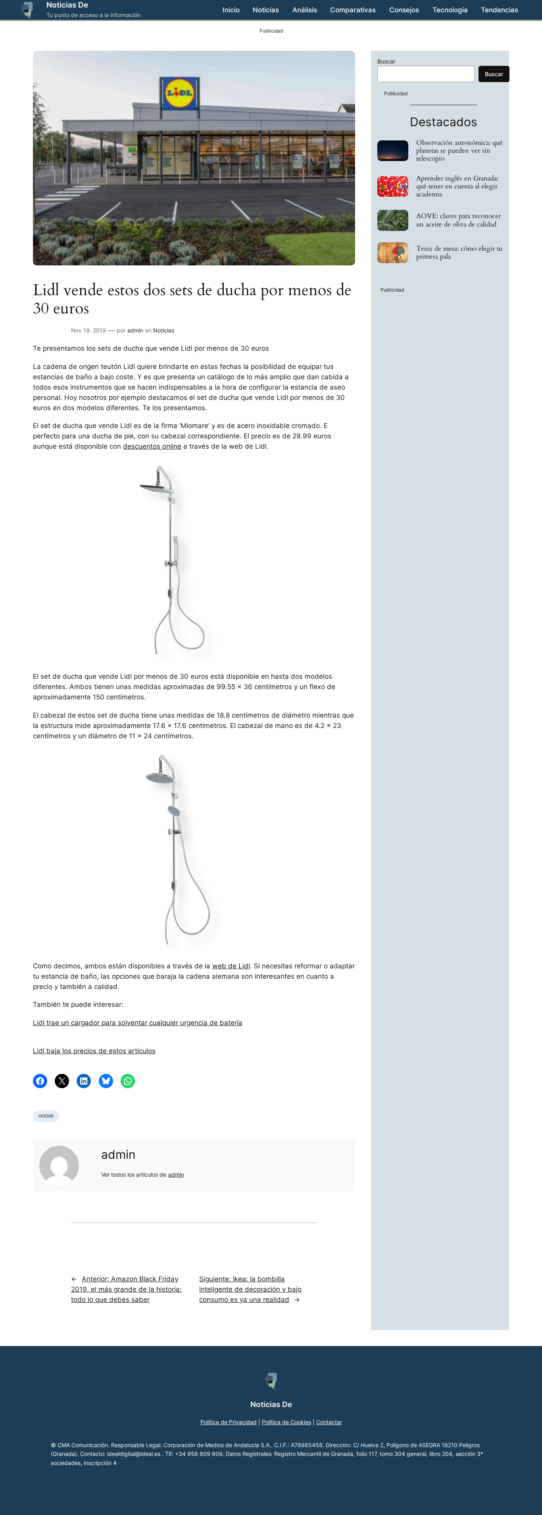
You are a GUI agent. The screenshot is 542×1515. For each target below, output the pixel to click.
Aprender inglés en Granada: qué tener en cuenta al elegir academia (457, 186)
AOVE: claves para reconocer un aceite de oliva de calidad (458, 220)
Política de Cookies (286, 1422)
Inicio (231, 10)
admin (135, 330)
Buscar (386, 61)
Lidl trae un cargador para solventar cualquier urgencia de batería (137, 1023)
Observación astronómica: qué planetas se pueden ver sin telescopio (459, 151)
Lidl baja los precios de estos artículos (94, 1051)
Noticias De (67, 5)
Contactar (329, 1422)
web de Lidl (231, 966)
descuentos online (152, 446)
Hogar (46, 1116)
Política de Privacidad (228, 1422)
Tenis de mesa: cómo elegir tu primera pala (459, 253)
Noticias (163, 330)
